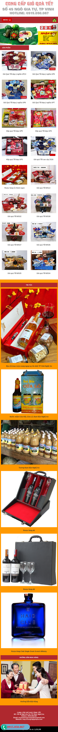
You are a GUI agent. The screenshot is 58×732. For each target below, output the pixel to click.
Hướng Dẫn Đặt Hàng (29, 702)
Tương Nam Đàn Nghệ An (29, 468)
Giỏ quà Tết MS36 (43, 245)
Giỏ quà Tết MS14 (43, 188)
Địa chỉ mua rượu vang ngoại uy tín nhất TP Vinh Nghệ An (29, 366)
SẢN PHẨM (6, 48)
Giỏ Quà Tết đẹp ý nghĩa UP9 (43, 74)
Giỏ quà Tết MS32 (14, 216)
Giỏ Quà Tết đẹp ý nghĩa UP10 (14, 74)
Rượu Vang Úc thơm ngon (15, 188)
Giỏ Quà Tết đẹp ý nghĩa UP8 (14, 103)
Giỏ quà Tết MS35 (14, 273)
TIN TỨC (29, 285)
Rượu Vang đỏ (29, 530)
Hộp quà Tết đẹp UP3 (14, 160)
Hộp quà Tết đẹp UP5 (14, 131)
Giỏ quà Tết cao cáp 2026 (43, 160)
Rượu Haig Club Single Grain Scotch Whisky (29, 651)
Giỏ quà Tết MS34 (43, 273)
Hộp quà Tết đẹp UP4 (43, 131)
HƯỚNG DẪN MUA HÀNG (29, 657)
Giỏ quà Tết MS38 (43, 216)
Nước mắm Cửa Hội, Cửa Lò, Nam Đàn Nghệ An (29, 417)
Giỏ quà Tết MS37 (14, 245)
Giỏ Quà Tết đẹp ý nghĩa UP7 (43, 103)
